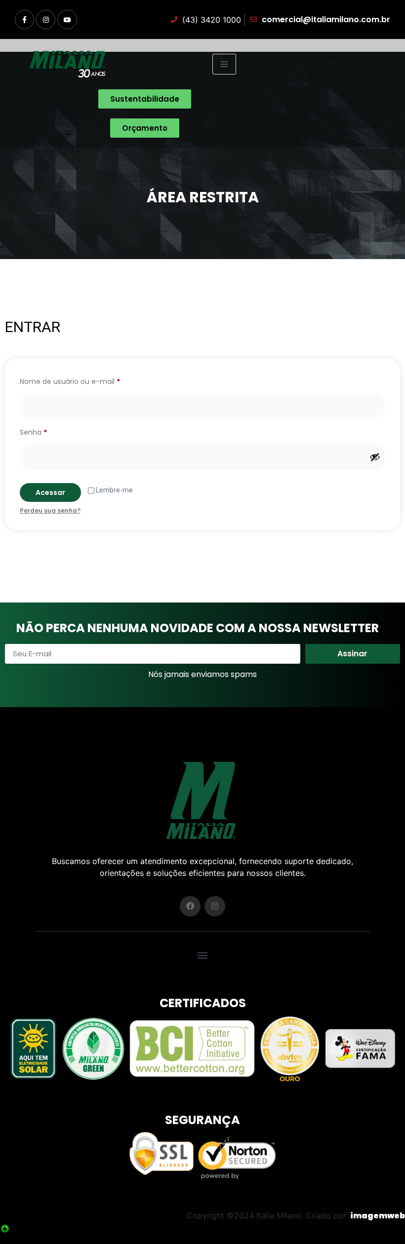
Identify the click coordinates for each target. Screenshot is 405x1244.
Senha (52, 431)
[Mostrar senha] (374, 457)
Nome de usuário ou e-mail (89, 380)
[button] (203, 954)
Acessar (50, 492)
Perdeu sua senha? (50, 510)
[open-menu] (224, 64)
